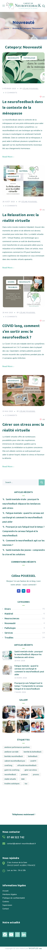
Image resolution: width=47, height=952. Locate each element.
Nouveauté (13, 58)
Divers (11, 171)
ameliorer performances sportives (17, 747)
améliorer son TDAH (11, 752)
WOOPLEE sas (35, 948)
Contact (5, 908)
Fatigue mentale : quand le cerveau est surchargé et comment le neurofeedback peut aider (23, 517)
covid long (8, 765)
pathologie (29, 58)
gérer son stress (31, 770)
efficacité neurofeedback (26, 765)
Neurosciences (12, 618)
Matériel (23, 171)
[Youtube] (11, 934)
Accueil (5, 890)
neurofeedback (10, 774)
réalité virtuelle (10, 779)
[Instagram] (17, 934)
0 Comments (11, 93)
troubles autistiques (12, 784)
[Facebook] (4, 934)
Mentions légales (9, 894)
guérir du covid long (11, 770)
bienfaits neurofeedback (13, 756)
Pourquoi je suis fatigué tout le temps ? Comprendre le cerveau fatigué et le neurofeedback (23, 531)
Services (9, 633)
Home (6, 28)
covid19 (33, 761)
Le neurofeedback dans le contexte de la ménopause (22, 107)
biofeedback (32, 756)
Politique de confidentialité (13, 898)
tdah (23, 779)
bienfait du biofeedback (32, 752)
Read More (7, 157)
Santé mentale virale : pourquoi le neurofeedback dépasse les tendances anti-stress (21, 503)
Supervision (7, 905)
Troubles (12, 287)
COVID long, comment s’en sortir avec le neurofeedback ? (21, 331)
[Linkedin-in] (23, 934)
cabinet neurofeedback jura (14, 761)
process (36, 774)
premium (24, 774)
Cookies (5, 901)
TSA (26, 784)
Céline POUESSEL (31, 88)
